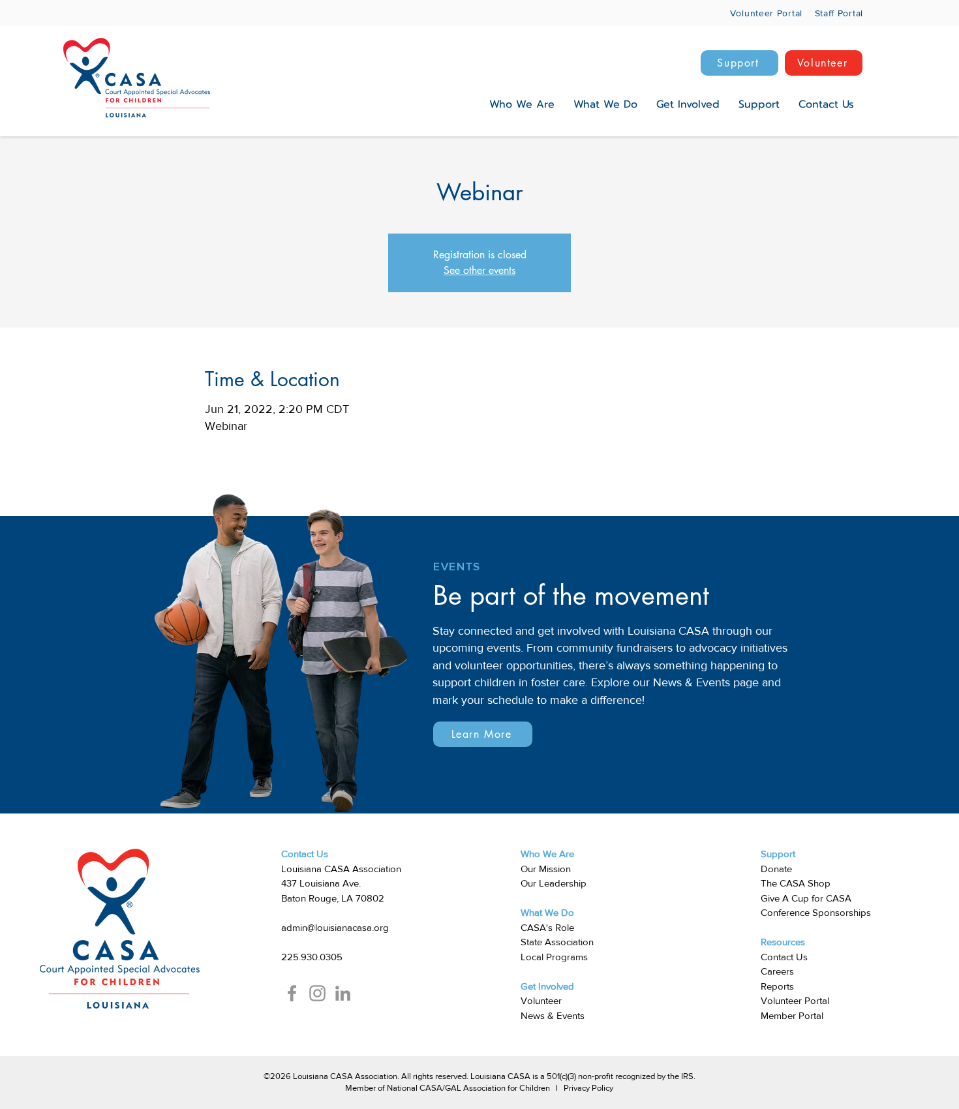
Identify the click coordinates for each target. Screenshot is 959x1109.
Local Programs (554, 956)
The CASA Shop (795, 883)
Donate (776, 868)
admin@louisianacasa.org (335, 927)
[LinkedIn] (343, 993)
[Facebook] (292, 993)
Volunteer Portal (795, 1000)
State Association (557, 941)
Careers (777, 971)
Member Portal (792, 1015)
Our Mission (546, 868)
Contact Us (784, 956)
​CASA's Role (547, 927)
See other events (479, 270)
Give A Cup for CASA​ (806, 898)
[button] (522, 104)
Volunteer (541, 1000)
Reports (777, 986)
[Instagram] (317, 993)
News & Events (553, 1015)
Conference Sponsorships (816, 912)
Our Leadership (553, 883)
